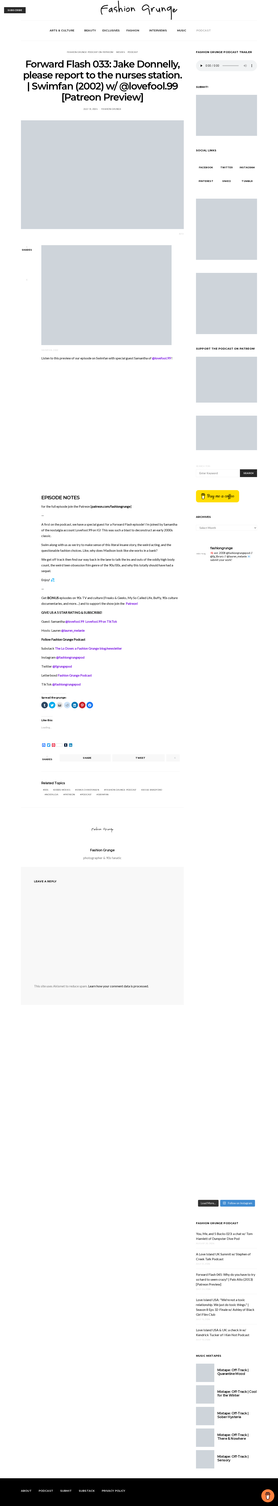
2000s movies (62, 789)
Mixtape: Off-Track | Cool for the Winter (236, 1393)
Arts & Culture (62, 30)
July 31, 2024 (90, 109)
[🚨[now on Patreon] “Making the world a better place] (210, 1088)
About (26, 1490)
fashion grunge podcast (120, 789)
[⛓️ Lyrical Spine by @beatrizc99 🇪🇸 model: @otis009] (242, 1013)
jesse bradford (152, 789)
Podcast (203, 30)
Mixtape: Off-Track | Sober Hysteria (232, 1415)
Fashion (132, 30)
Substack (87, 1490)
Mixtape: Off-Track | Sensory (232, 1458)
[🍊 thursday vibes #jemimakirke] (242, 593)
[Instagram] (249, 30)
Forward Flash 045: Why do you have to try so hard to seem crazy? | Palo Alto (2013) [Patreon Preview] (225, 1279)
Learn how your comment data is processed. (118, 986)
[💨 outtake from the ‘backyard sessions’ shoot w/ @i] (242, 764)
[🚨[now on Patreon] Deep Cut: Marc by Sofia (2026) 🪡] (242, 878)
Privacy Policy (113, 1490)
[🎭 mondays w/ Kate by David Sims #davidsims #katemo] (210, 576)
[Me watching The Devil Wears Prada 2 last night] (210, 759)
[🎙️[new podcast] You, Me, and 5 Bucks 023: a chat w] (210, 669)
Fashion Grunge (111, 109)
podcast (86, 794)
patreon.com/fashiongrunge (111, 506)
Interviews (158, 30)
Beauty (90, 30)
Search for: (203, 466)
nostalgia (52, 794)
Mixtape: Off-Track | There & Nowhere (232, 1437)
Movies (120, 52)
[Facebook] (240, 30)
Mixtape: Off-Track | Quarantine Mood (232, 1372)
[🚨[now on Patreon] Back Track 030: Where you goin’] (210, 878)
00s (46, 789)
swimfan (103, 794)
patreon (70, 794)
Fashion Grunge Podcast (217, 1223)
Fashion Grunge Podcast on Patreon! (90, 52)
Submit (66, 1490)
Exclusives (111, 30)
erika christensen (88, 789)
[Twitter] (245, 30)
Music (181, 30)
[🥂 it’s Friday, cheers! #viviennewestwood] (242, 574)
